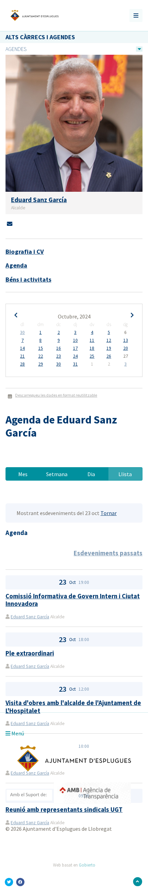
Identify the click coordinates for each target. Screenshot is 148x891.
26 (108, 356)
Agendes (16, 48)
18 (91, 348)
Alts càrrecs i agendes (40, 37)
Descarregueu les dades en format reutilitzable (56, 395)
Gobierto (87, 865)
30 (22, 332)
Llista (125, 474)
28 (22, 364)
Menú (17, 733)
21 (22, 356)
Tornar (109, 513)
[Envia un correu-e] (10, 223)
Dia (91, 474)
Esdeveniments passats (108, 553)
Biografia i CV (25, 251)
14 (22, 348)
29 (40, 364)
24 (75, 356)
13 (125, 340)
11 (91, 340)
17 (75, 348)
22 (40, 356)
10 (75, 340)
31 (75, 364)
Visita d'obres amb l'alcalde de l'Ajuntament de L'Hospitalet (73, 706)
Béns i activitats (28, 279)
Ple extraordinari (30, 653)
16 (58, 348)
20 (125, 348)
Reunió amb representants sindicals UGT (64, 810)
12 (108, 340)
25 (91, 356)
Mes (23, 474)
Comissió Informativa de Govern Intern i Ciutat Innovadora (73, 600)
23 (58, 356)
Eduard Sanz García (30, 617)
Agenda (16, 265)
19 (108, 348)
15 (40, 348)
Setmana (56, 474)
